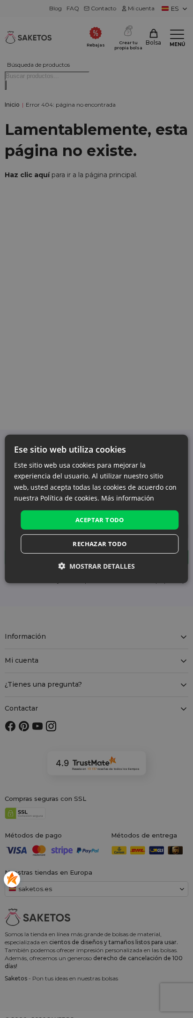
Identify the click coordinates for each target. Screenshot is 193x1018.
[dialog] (96, 509)
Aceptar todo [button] (99, 520)
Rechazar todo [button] (99, 544)
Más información (127, 497)
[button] (96, 566)
